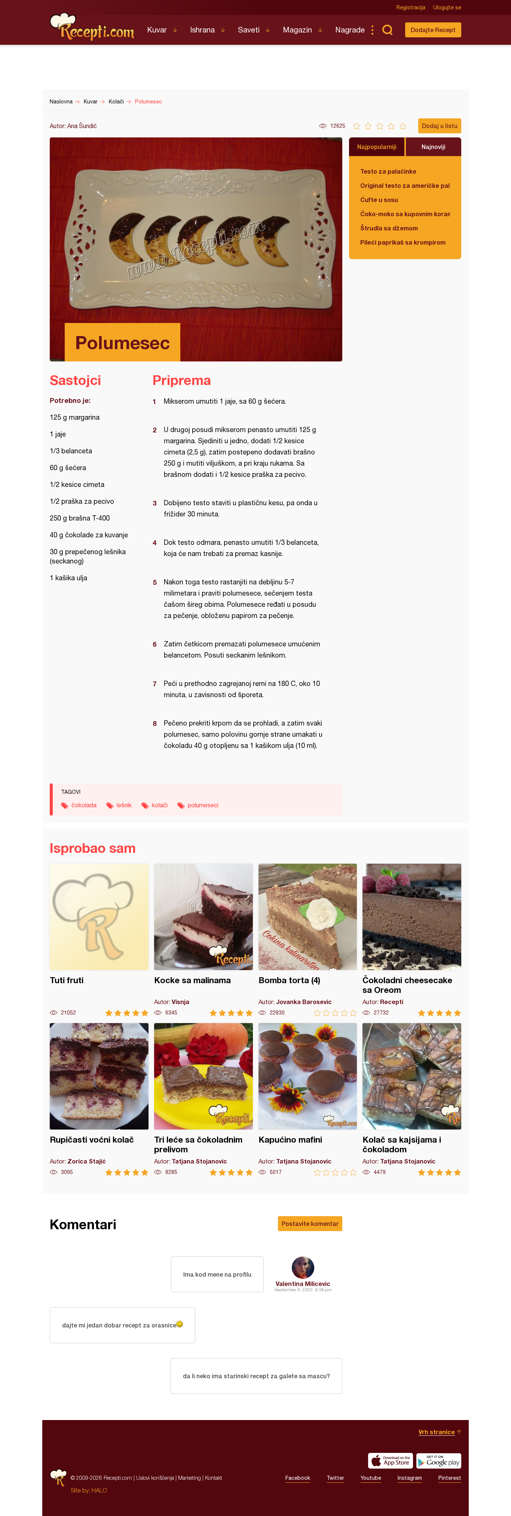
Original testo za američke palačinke (405, 185)
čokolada (84, 805)
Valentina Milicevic (303, 1283)
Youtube (371, 1478)
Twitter (335, 1478)
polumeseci (203, 805)
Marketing (189, 1478)
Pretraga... (387, 30)
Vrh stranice (437, 1431)
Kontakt (213, 1478)
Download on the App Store (390, 1461)
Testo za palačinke (388, 171)
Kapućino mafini (307, 1099)
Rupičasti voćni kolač (99, 1099)
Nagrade (350, 29)
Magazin (297, 29)
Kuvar (157, 29)
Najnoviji (434, 146)
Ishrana (202, 29)
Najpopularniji (377, 146)
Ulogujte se (447, 7)
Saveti (249, 29)
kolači (160, 805)
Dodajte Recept (433, 29)
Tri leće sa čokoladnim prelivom (203, 1099)
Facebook (297, 1478)
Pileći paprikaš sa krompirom (403, 242)
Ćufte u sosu (379, 199)
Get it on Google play (438, 1461)
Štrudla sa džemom (389, 228)
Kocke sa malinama (203, 940)
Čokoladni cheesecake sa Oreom (411, 940)
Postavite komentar (310, 1223)
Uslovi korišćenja (155, 1478)
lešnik (124, 805)
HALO (99, 1490)
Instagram (410, 1478)
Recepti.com (93, 26)
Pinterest (449, 1478)
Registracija (411, 7)
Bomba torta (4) (307, 940)
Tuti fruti (99, 940)
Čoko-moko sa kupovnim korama (405, 213)
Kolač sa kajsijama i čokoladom (411, 1099)
